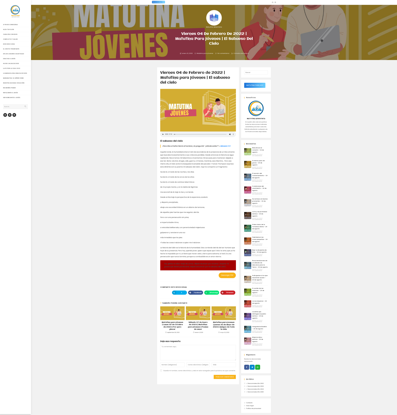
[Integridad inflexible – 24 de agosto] (247, 329)
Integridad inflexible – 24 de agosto (259, 328)
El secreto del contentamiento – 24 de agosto (260, 175)
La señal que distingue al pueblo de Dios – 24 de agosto (259, 315)
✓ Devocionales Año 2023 (255, 386)
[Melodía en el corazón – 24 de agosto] (247, 151)
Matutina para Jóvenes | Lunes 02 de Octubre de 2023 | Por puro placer (172, 325)
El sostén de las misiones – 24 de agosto (258, 290)
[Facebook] (5, 115)
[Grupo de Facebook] (10, 115)
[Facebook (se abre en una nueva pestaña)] (272, 2)
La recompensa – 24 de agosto (259, 302)
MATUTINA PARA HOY (254, 85)
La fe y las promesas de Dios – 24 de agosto (259, 214)
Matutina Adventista (214, 27)
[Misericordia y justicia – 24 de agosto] (247, 341)
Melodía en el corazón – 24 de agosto (258, 150)
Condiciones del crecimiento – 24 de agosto (259, 188)
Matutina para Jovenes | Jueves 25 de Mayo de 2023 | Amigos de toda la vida (224, 325)
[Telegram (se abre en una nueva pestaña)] (275, 2)
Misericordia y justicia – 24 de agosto (257, 339)
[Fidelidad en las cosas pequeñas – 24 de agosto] (247, 240)
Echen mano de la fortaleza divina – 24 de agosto (259, 226)
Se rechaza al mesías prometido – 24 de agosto (260, 201)
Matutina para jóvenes (205, 53)
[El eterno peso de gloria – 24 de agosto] (247, 164)
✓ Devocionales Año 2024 (255, 389)
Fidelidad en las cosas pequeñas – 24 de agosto (260, 239)
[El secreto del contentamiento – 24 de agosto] (247, 177)
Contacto (249, 403)
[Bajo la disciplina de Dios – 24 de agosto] (247, 252)
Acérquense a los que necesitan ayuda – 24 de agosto (260, 277)
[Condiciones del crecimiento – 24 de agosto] (247, 189)
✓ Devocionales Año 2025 (255, 392)
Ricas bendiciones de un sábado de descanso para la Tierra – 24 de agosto (260, 264)
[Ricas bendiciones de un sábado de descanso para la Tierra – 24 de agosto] (247, 265)
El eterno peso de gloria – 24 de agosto (258, 163)
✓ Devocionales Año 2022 (255, 383)
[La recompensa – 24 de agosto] (247, 303)
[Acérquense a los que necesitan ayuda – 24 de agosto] (247, 279)
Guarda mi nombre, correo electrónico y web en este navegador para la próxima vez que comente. (199, 371)
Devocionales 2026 (158, 2)
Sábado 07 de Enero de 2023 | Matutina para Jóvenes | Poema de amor (198, 325)
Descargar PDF (227, 275)
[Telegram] (14, 115)
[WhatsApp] (257, 367)
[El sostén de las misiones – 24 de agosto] (247, 292)
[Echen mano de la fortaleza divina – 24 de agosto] (247, 228)
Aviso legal (250, 406)
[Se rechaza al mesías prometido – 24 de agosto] (247, 202)
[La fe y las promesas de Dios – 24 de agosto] (247, 215)
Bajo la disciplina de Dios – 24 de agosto (259, 251)
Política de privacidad (253, 408)
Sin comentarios (223, 53)
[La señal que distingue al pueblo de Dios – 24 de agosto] (247, 316)
